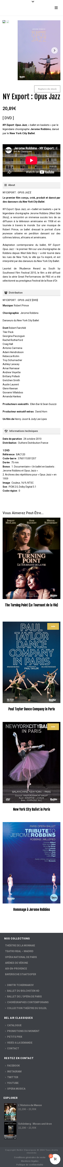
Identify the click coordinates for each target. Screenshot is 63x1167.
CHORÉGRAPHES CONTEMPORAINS (28, 1002)
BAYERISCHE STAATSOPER (20, 974)
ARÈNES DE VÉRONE (16, 962)
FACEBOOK (13, 1065)
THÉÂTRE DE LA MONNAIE (20, 945)
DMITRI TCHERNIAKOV (20, 985)
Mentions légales (29, 1161)
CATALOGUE (14, 1025)
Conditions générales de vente (30, 1157)
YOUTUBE (13, 1083)
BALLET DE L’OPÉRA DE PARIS (24, 996)
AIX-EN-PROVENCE (16, 968)
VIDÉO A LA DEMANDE (19, 1042)
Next (54, 50)
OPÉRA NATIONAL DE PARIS (21, 957)
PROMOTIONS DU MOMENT (23, 1031)
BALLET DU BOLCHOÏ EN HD (23, 990)
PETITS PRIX (14, 1036)
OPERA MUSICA (16, 1088)
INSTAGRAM (14, 1071)
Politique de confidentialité (29, 1165)
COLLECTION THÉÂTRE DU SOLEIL (27, 1008)
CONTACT (13, 1048)
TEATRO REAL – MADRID (19, 951)
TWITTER (12, 1077)
